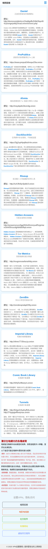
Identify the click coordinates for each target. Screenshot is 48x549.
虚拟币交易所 (24, 533)
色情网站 (24, 526)
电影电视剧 (24, 512)
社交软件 (24, 519)
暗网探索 (24, 505)
